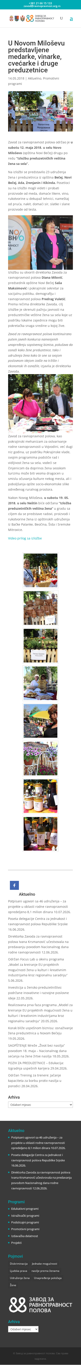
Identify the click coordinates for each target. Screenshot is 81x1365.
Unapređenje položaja (48, 1278)
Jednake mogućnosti (44, 1264)
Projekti (16, 1243)
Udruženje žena (20, 1278)
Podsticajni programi (25, 1222)
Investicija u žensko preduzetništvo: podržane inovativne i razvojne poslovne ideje (38, 992)
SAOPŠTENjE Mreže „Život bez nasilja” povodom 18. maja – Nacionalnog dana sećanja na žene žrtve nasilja (37, 1050)
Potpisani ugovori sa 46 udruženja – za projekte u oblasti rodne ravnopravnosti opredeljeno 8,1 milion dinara (38, 906)
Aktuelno (34, 78)
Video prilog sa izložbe (25, 538)
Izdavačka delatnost (24, 1236)
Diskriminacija (19, 1264)
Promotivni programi (25, 1229)
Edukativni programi (24, 1209)
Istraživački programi (25, 1216)
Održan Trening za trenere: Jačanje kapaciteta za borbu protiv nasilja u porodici (34, 1080)
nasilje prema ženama (45, 1271)
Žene (13, 1285)
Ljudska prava (18, 1271)
